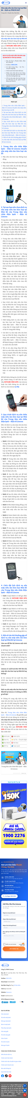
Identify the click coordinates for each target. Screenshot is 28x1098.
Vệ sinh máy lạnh (6, 1017)
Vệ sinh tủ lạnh (5, 1042)
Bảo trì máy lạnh (5, 1024)
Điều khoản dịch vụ (6, 1054)
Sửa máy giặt (4, 1031)
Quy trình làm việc (6, 1072)
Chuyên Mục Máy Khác (13, 13)
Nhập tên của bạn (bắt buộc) (9, 912)
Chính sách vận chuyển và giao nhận (11, 1061)
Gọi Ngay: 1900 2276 (10, 896)
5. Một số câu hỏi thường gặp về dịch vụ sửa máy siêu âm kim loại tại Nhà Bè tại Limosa (14, 140)
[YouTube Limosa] (10, 1075)
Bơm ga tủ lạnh (5, 1045)
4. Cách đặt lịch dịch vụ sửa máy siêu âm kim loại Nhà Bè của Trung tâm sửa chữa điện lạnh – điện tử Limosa (14, 133)
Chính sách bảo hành (7, 1058)
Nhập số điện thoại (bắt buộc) (9, 919)
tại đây (17, 387)
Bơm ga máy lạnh (6, 1021)
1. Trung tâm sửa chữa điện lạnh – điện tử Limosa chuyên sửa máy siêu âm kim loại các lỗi (14, 108)
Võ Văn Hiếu (17, 985)
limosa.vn (8, 992)
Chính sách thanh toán (7, 1065)
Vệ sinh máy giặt (5, 1035)
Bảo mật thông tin (6, 1068)
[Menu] (26, 3)
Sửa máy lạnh (5, 1014)
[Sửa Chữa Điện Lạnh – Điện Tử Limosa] (12, 2)
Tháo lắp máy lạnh (6, 1028)
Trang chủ (3, 13)
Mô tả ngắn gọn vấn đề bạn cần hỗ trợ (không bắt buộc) (14, 932)
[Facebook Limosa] (2, 1075)
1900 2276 (8, 978)
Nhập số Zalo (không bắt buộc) (9, 925)
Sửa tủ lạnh (4, 1038)
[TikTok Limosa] (6, 1075)
